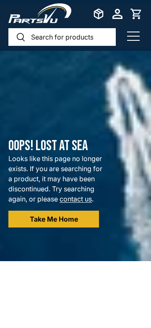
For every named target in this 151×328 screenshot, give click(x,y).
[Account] (117, 14)
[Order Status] (98, 14)
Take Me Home (54, 219)
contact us (76, 199)
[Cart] (136, 14)
